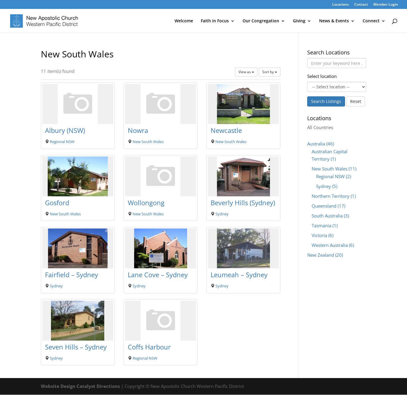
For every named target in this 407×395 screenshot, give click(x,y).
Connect (371, 21)
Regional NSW (62, 141)
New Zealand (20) (325, 255)
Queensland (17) (328, 206)
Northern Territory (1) (334, 196)
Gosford (57, 202)
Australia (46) (320, 144)
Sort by (268, 71)
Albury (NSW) (65, 130)
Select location (322, 76)
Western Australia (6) (333, 245)
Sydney (222, 214)
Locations (340, 5)
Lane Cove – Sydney (158, 274)
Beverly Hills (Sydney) (243, 202)
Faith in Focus (215, 21)
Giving (299, 21)
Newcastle (226, 130)
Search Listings (326, 101)
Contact (361, 5)
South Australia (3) (330, 216)
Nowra (138, 130)
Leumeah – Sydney (239, 274)
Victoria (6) (322, 235)
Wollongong (146, 202)
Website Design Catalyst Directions (80, 386)
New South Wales (148, 141)
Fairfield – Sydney (71, 274)
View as (245, 71)
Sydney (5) (326, 186)
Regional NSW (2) (333, 176)
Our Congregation (261, 21)
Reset (355, 101)
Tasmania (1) (325, 225)
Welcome (184, 21)
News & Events (334, 21)
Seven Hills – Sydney (76, 346)
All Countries (320, 127)
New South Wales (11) (334, 169)
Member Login (385, 5)
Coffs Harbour (149, 346)
